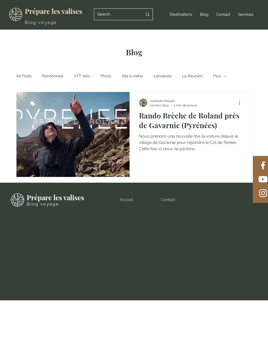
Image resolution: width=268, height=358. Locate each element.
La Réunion (192, 76)
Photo (105, 76)
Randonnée (52, 76)
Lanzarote (163, 76)
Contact (168, 199)
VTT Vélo (82, 76)
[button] (181, 14)
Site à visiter (132, 76)
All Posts (24, 76)
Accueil (126, 199)
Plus (217, 76)
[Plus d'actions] (241, 103)
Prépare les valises (53, 11)
